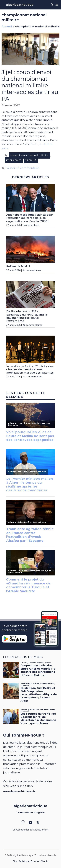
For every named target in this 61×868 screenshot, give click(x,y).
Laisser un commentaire (22, 168)
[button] (51, 4)
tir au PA (30, 160)
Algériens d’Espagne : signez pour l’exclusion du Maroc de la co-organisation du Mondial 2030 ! (29, 218)
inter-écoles (13, 160)
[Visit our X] (38, 823)
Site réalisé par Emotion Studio (30, 861)
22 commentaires (32, 325)
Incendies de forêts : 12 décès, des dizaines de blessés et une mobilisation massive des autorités (30, 369)
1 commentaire (31, 225)
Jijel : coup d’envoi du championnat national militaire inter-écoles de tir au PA (30, 85)
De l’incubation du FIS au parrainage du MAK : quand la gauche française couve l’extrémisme (26, 316)
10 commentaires (32, 376)
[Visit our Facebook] (22, 823)
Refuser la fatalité (18, 266)
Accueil (7, 26)
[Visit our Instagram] (30, 823)
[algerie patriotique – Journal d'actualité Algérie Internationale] (20, 4)
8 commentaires (32, 270)
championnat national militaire (29, 155)
